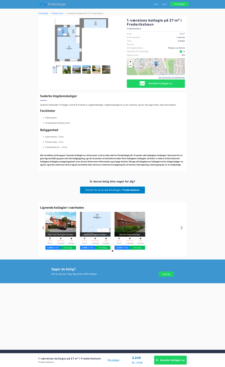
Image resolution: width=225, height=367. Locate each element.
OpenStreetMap (170, 74)
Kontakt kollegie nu (160, 83)
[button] (120, 20)
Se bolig (68, 247)
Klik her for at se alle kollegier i (112, 189)
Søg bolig (166, 274)
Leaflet (159, 74)
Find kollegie (179, 4)
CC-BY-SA (182, 74)
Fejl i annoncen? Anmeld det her (171, 77)
